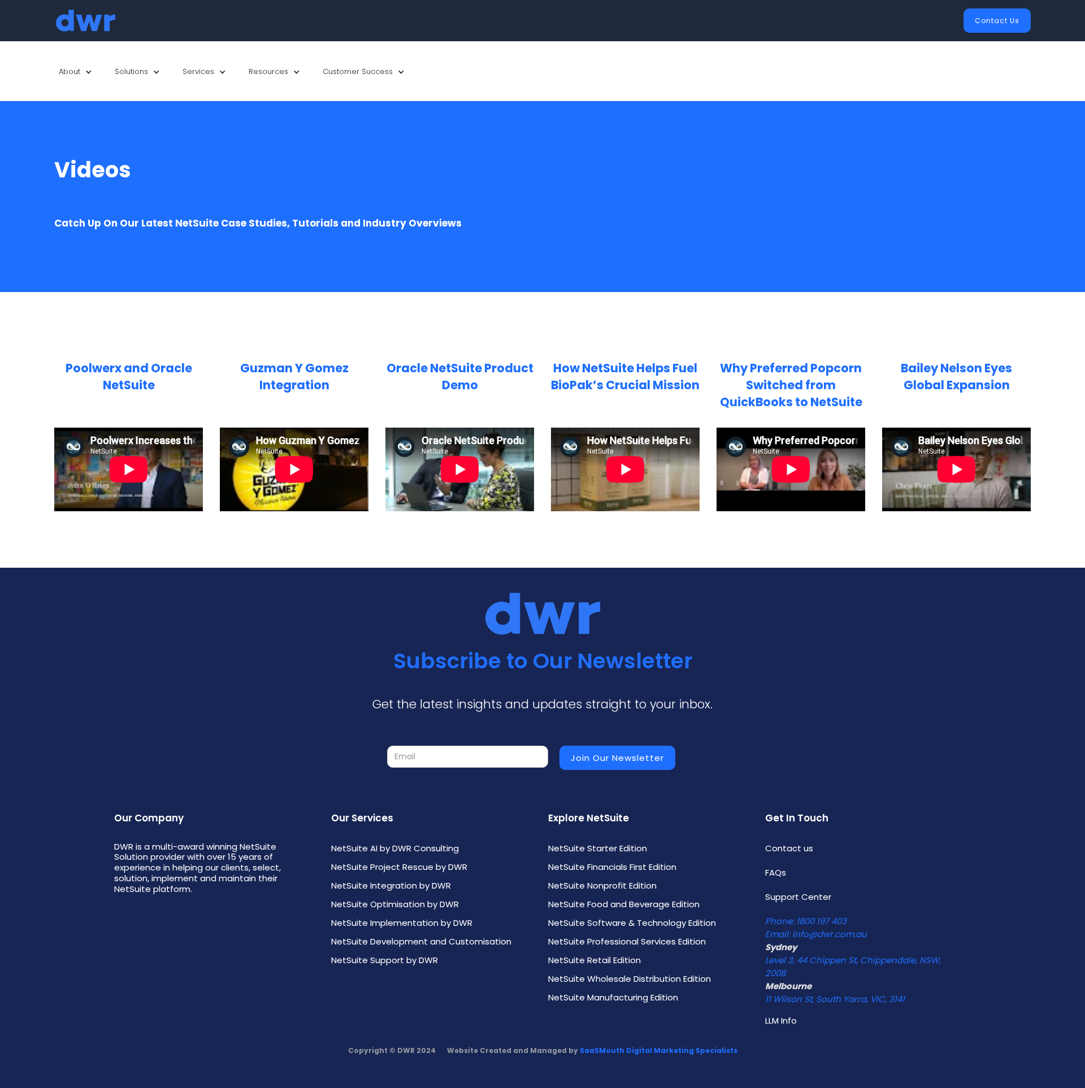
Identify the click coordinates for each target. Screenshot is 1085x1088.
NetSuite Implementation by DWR (401, 923)
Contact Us (997, 20)
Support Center (798, 897)
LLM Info (781, 1020)
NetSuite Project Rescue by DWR (399, 867)
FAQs (775, 872)
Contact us (789, 848)
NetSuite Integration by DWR (391, 885)
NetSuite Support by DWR (384, 960)
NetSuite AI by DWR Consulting (395, 848)
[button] (75, 71)
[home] (85, 20)
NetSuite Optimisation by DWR (395, 904)
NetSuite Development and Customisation (421, 941)
